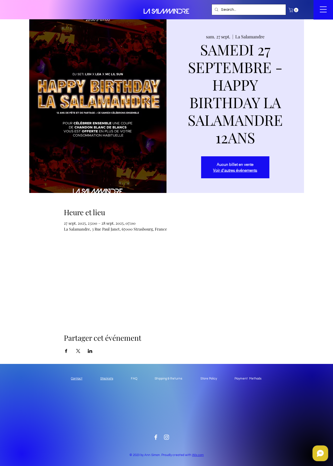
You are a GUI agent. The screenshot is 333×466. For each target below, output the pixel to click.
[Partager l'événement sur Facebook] (66, 351)
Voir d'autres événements (235, 170)
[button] (294, 10)
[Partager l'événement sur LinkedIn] (90, 351)
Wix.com (198, 455)
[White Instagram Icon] (166, 437)
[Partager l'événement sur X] (78, 351)
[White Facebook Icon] (155, 437)
